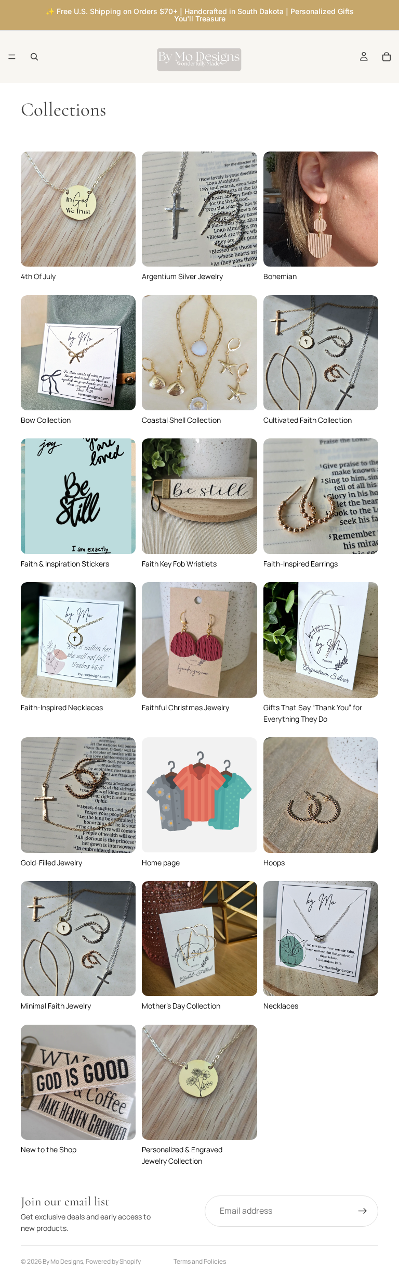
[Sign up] (363, 1211)
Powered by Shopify (113, 1261)
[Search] (34, 56)
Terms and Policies (200, 1261)
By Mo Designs (63, 1261)
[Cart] (386, 56)
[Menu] (12, 57)
